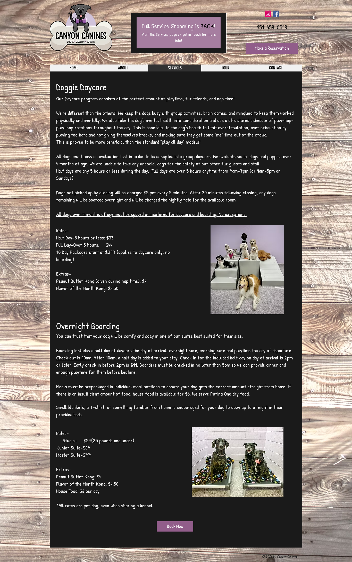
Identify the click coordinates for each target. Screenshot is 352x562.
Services (162, 34)
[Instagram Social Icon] (268, 14)
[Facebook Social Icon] (276, 14)
